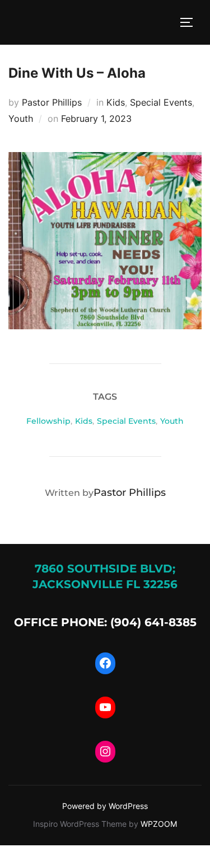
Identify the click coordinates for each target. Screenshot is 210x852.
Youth (20, 118)
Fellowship (48, 421)
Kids (115, 102)
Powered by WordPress (105, 806)
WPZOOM (159, 824)
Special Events (161, 102)
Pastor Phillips (52, 102)
